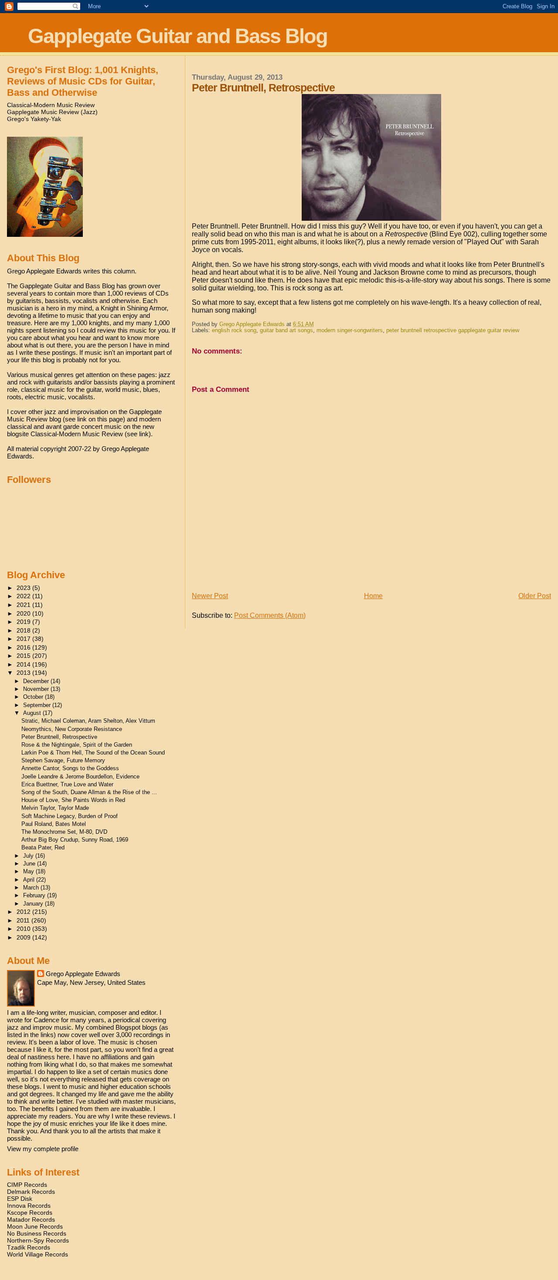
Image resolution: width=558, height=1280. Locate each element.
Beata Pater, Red (43, 847)
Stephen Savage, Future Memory (63, 760)
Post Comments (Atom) (270, 615)
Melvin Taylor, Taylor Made (55, 808)
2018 (24, 630)
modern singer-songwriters (349, 330)
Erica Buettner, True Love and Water (67, 784)
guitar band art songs (286, 330)
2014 (24, 664)
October (34, 697)
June (30, 863)
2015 (24, 655)
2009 (24, 937)
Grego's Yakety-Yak (34, 118)
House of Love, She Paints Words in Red (73, 800)
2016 (24, 647)
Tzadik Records (28, 1247)
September (37, 705)
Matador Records (31, 1219)
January (34, 903)
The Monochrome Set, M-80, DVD (64, 832)
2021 (24, 604)
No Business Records (36, 1233)
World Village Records (37, 1254)
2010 (24, 928)
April (29, 879)
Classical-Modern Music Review (51, 104)
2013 (24, 672)
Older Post (534, 596)
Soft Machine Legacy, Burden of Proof (69, 816)
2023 (24, 587)
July (29, 855)
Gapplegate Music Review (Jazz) (52, 111)
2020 (24, 613)
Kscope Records (29, 1212)
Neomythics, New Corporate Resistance (71, 729)
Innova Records (29, 1205)
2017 (24, 638)
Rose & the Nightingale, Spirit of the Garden (76, 744)
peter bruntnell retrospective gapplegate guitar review (452, 330)
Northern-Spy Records (38, 1240)
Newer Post (210, 596)
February (35, 895)
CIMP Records (27, 1184)
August (33, 713)
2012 (24, 911)
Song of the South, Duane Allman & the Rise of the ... (89, 792)
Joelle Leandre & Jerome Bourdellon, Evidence (80, 776)
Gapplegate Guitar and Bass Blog (177, 35)
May (29, 871)
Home (373, 596)
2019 (24, 621)
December (37, 681)
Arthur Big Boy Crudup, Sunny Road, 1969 (74, 839)
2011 (24, 920)
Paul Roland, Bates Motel (53, 824)
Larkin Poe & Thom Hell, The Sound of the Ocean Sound (93, 752)
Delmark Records (31, 1191)
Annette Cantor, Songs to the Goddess (70, 768)
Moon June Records (35, 1226)
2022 (24, 596)
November (37, 689)
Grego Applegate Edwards (83, 973)
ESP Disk (19, 1198)
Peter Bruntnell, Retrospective (59, 737)
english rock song (234, 330)
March (32, 887)
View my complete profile (42, 1148)
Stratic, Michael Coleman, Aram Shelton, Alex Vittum (88, 720)
